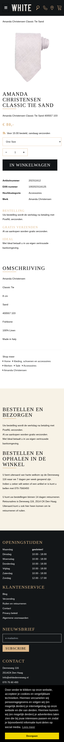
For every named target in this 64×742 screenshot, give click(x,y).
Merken (7, 365)
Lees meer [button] (28, 727)
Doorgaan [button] (32, 736)
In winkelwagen (30, 165)
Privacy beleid (10, 613)
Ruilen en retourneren (14, 603)
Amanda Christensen (15, 370)
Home (7, 361)
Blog (5, 594)
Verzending (9, 598)
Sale (17, 365)
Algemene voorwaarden (15, 617)
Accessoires (29, 365)
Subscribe (15, 648)
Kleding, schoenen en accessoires (32, 361)
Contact (7, 608)
